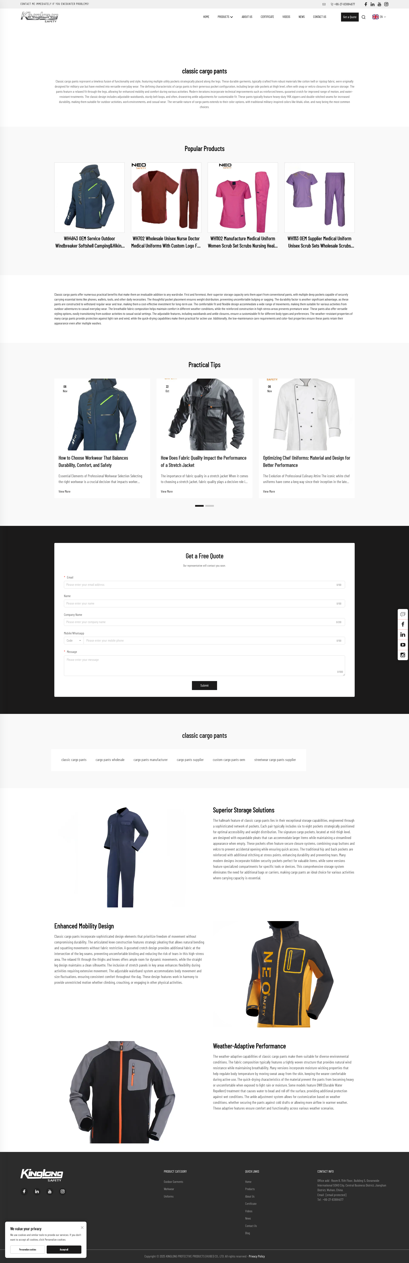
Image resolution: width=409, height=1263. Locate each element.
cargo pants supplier (190, 760)
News (302, 17)
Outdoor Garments (173, 1181)
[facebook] (365, 4)
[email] (403, 624)
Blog (247, 1233)
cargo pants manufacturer (151, 760)
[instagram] (386, 4)
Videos (286, 17)
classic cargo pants (73, 760)
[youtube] (379, 4)
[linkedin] (372, 4)
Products (224, 17)
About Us (247, 17)
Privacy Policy (257, 1256)
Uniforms (169, 1196)
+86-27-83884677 (344, 4)
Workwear (169, 1189)
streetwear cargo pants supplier (275, 760)
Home (206, 17)
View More (65, 491)
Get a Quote (350, 17)
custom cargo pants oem (229, 760)
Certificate (267, 17)
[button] (199, 506)
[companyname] (39, 17)
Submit (204, 685)
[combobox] (74, 640)
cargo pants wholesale (110, 760)
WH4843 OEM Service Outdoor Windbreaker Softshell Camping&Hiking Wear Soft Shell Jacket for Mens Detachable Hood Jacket (89, 243)
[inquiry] (403, 614)
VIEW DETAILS (89, 197)
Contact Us (319, 17)
